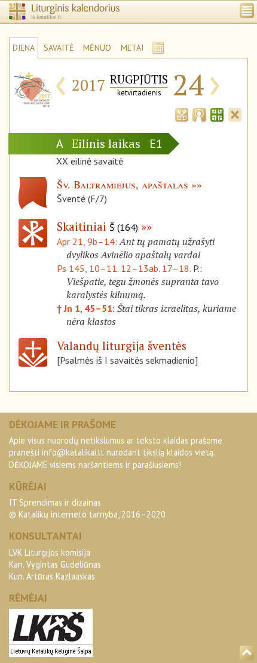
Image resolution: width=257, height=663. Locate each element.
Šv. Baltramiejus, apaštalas (122, 184)
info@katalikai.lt (73, 452)
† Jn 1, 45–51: (87, 308)
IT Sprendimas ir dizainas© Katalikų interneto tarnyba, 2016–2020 (87, 508)
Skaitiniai (97, 226)
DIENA (24, 47)
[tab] (181, 113)
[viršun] (247, 653)
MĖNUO (97, 47)
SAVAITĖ (59, 47)
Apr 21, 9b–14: (88, 241)
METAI (132, 47)
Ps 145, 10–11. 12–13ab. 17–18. (124, 268)
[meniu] (247, 10)
